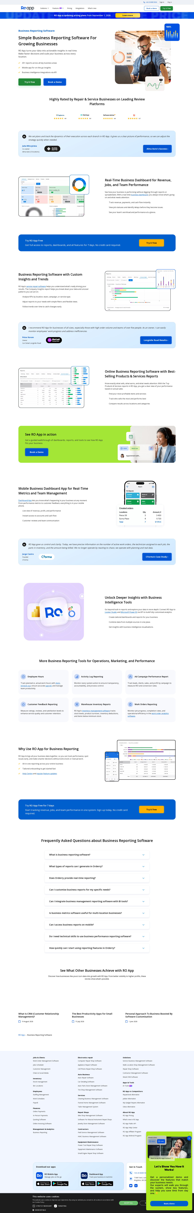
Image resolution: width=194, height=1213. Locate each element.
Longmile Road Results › (156, 340)
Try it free (167, 8)
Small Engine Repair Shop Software (90, 1153)
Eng (169, 2)
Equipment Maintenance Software (90, 1149)
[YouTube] (130, 1185)
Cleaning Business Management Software (93, 1099)
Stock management (40, 1082)
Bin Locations (38, 1086)
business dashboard (139, 195)
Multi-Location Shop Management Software (139, 1065)
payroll (48, 686)
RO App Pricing (128, 1115)
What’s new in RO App (131, 1119)
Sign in (162, 2)
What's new (92, 8)
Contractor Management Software (135, 1073)
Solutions (43, 8)
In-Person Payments (40, 1115)
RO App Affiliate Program (132, 1132)
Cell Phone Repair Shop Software (90, 1069)
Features (55, 8)
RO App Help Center (130, 1128)
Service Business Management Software (137, 1061)
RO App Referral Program (132, 1136)
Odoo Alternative (129, 1107)
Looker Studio (111, 612)
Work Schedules (39, 1099)
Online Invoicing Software (42, 1123)
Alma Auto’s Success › (157, 148)
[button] (74, 1210)
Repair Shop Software (131, 1069)
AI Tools (126, 1086)
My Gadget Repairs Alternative (134, 1103)
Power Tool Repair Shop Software (90, 1145)
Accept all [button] (128, 1203)
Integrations (80, 8)
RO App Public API (129, 1123)
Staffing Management (41, 1095)
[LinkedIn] (136, 1185)
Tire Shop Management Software (90, 1090)
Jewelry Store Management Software (91, 1123)
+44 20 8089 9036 (151, 2)
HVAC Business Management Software (92, 1136)
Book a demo (152, 8)
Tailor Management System (88, 1107)
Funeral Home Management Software (92, 1103)
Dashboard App (25, 500)
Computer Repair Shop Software (89, 1061)
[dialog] (97, 1203)
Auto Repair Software (86, 1078)
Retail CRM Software (130, 1077)
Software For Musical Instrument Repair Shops (95, 1119)
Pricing (69, 8)
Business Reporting (40, 1132)
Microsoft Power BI (129, 612)
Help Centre (27, 773)
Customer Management (41, 1069)
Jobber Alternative (129, 1099)
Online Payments (39, 1111)
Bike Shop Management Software (90, 1115)
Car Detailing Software (86, 1082)
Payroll (35, 1103)
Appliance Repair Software (87, 1065)
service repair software (36, 286)
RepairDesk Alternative (131, 1095)
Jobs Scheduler (38, 1065)
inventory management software (96, 711)
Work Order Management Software (46, 1061)
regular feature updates (47, 773)
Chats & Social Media (40, 1073)
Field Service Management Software (91, 1132)
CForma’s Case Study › (157, 556)
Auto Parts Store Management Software (92, 1086)
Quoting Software (39, 1119)
